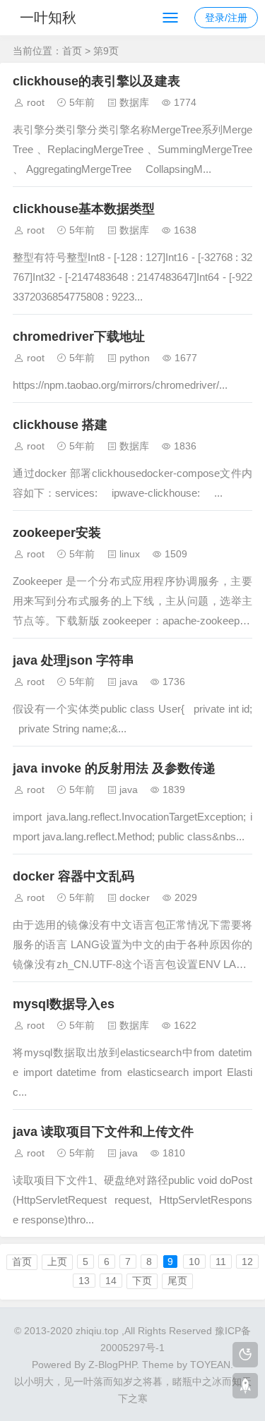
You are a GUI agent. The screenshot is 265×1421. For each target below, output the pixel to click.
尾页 (177, 1280)
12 (247, 1261)
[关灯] (245, 1354)
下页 (142, 1280)
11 (221, 1261)
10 (194, 1261)
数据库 (134, 102)
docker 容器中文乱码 (73, 876)
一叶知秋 (48, 17)
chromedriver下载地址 (79, 336)
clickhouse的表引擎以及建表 (96, 81)
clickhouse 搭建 (60, 425)
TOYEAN (210, 1364)
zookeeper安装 (57, 533)
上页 (57, 1261)
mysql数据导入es (63, 1004)
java (128, 681)
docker (134, 897)
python (134, 357)
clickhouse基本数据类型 (84, 209)
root (36, 102)
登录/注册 (226, 17)
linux (129, 554)
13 (84, 1280)
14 (111, 1280)
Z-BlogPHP (112, 1364)
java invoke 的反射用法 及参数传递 (114, 768)
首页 (72, 50)
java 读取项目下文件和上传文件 (103, 1132)
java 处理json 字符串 (73, 660)
